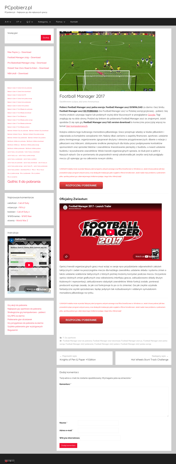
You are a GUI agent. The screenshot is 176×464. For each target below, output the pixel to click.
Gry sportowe (70, 338)
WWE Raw (27, 216)
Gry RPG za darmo (16, 316)
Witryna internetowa (70, 438)
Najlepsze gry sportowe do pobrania (24, 309)
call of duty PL (28, 166)
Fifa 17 (34, 169)
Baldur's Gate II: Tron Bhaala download (19, 112)
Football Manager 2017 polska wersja (136, 344)
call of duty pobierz (14, 169)
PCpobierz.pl (18, 7)
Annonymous (93, 102)
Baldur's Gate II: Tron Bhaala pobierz (18, 127)
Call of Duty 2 (23, 212)
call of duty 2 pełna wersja (27, 155)
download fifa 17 (26, 169)
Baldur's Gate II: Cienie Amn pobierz (18, 105)
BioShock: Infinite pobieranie (16, 148)
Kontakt (74, 21)
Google (151, 114)
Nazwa (63, 423)
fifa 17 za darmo (12, 177)
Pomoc (59, 21)
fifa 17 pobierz (35, 173)
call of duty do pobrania (15, 162)
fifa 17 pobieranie (25, 173)
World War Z (22, 220)
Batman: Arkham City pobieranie (17, 137)
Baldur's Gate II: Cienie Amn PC (17, 95)
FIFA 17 (22, 207)
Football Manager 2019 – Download (24, 57)
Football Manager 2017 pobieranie (80, 344)
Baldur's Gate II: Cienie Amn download (19, 91)
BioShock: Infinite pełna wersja (30, 145)
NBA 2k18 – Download (18, 73)
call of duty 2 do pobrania (15, 152)
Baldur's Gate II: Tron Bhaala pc (17, 116)
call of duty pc (42, 162)
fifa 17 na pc (40, 169)
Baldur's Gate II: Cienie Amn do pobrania (20, 88)
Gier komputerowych (77, 126)
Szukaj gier (13, 33)
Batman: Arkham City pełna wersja (33, 134)
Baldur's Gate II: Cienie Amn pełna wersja (20, 98)
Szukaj (46, 37)
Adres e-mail (66, 430)
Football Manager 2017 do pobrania (77, 341)
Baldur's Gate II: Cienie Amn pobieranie (19, 102)
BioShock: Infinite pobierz (33, 148)
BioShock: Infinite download (35, 141)
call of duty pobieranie (40, 166)
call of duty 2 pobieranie (15, 159)
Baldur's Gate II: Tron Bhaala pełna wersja (20, 120)
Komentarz (65, 384)
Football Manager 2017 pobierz (107, 344)
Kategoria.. (43, 21)
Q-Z (28, 21)
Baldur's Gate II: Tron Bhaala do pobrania (20, 109)
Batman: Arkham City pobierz (37, 137)
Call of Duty (23, 203)
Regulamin (13, 330)
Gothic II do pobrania (24, 181)
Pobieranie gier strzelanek (20, 319)
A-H (7, 21)
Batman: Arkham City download (38, 130)
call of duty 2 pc (13, 155)
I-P (17, 21)
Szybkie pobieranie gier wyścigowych (25, 326)
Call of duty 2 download (32, 152)
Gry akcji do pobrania (17, 305)
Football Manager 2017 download (106, 341)
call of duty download (30, 162)
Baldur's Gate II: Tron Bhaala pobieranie (19, 123)
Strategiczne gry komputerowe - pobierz (26, 312)
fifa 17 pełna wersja (13, 173)
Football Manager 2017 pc (131, 341)
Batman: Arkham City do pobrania (18, 130)
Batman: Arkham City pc (15, 134)
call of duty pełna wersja (15, 166)
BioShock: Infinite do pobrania (17, 141)
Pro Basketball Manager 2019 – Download (27, 63)
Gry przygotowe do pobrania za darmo (25, 323)
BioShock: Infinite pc (14, 145)
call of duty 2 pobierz (30, 159)
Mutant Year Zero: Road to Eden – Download (28, 68)
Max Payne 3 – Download (19, 52)
